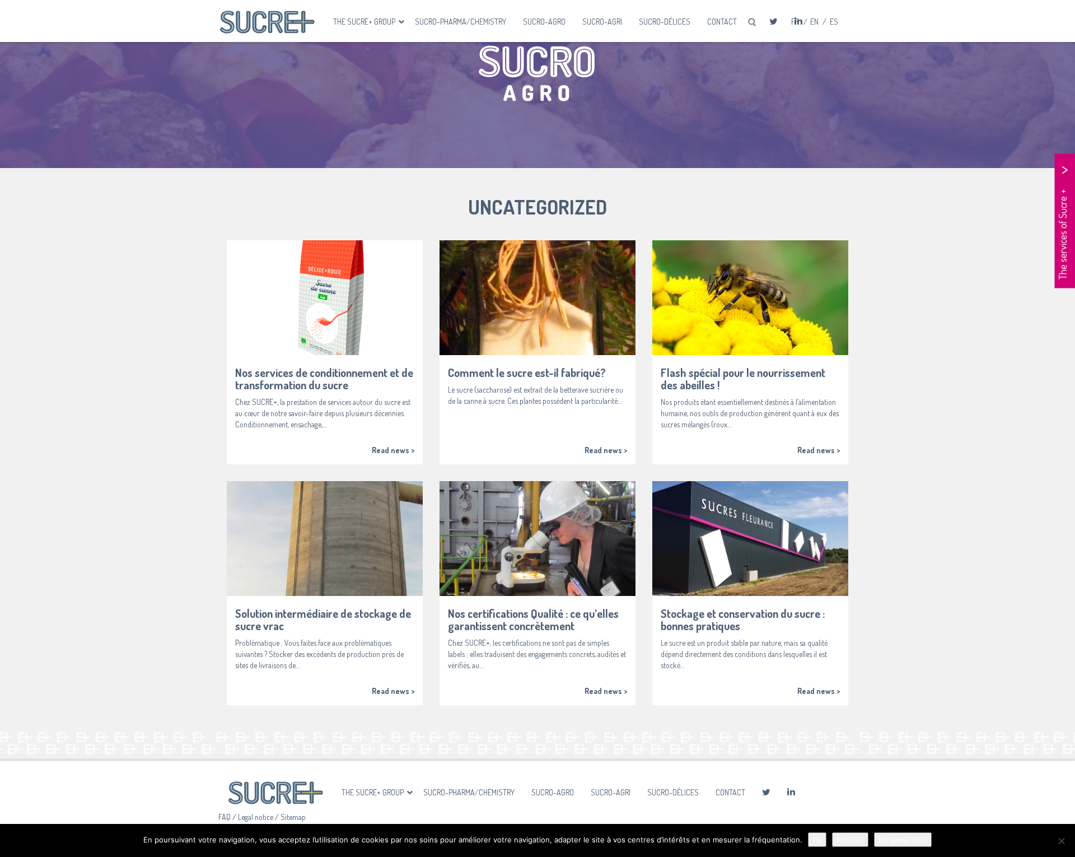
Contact (722, 21)
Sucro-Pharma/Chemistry (460, 21)
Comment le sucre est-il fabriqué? (527, 372)
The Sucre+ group (365, 21)
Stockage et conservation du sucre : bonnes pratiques (743, 619)
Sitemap (293, 817)
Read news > (393, 450)
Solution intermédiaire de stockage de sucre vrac (323, 619)
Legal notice (256, 817)
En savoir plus (902, 839)
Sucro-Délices (664, 21)
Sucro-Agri (602, 21)
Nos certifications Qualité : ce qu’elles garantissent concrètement (533, 619)
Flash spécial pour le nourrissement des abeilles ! (743, 378)
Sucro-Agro (544, 21)
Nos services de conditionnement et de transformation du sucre (324, 378)
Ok (817, 839)
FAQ (225, 817)
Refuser (850, 839)
